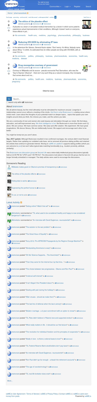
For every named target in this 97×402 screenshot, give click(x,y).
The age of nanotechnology (36, 367)
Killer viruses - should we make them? (40, 297)
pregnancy (16, 81)
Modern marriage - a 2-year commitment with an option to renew (50, 311)
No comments (20, 35)
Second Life (42, 152)
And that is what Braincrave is (62, 112)
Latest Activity (13, 202)
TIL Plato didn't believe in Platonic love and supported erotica (49, 318)
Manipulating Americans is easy (38, 248)
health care (32, 35)
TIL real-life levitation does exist (38, 374)
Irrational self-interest (34, 276)
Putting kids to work (18, 181)
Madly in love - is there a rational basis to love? (43, 339)
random (51, 17)
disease (24, 58)
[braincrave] (15, 22)
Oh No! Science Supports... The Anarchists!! (42, 255)
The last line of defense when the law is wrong (43, 304)
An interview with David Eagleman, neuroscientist (51, 220)
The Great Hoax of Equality (36, 234)
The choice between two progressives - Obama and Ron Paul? (49, 269)
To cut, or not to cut (18, 195)
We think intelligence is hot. (46, 123)
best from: (87, 17)
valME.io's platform (56, 144)
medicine (42, 35)
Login (67, 6)
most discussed (32, 17)
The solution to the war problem (38, 227)
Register (77, 6)
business (86, 35)
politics (30, 56)
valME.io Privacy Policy (49, 394)
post (20, 146)
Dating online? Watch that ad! (37, 206)
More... (10, 381)
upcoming (16, 17)
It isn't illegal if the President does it (39, 283)
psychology (52, 35)
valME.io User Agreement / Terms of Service (22, 394)
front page (9, 17)
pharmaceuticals (20, 13)
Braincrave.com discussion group (22, 152)
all (55, 17)
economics (73, 56)
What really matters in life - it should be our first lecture (46, 325)
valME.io (88, 396)
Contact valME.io (65, 394)
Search (88, 6)
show (8, 28)
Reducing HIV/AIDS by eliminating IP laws (38, 42)
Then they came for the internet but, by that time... (45, 262)
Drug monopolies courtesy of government (37, 65)
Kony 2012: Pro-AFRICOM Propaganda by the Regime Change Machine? (53, 241)
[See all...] (21, 202)
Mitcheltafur (15, 213)
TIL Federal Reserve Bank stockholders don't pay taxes (47, 346)
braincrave (47, 24)
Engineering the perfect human (23, 188)
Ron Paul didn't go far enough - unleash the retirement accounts (50, 360)
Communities (55, 6)
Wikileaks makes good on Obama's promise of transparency (33, 167)
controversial (23, 17)
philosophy (77, 35)
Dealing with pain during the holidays (39, 290)
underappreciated (43, 17)
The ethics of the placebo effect (33, 21)
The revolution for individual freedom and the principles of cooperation (52, 332)
